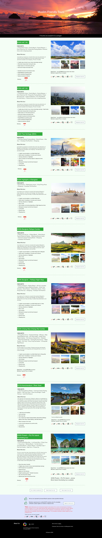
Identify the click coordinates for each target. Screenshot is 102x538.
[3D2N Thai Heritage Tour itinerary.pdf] (25, 170)
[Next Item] (82, 50)
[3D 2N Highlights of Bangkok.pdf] (25, 218)
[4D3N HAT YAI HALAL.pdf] (25, 125)
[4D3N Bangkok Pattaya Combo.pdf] (24, 270)
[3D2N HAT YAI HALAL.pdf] (26, 79)
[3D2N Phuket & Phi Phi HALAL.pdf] (27, 480)
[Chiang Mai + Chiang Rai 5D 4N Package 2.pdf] (24, 376)
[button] (80, 76)
